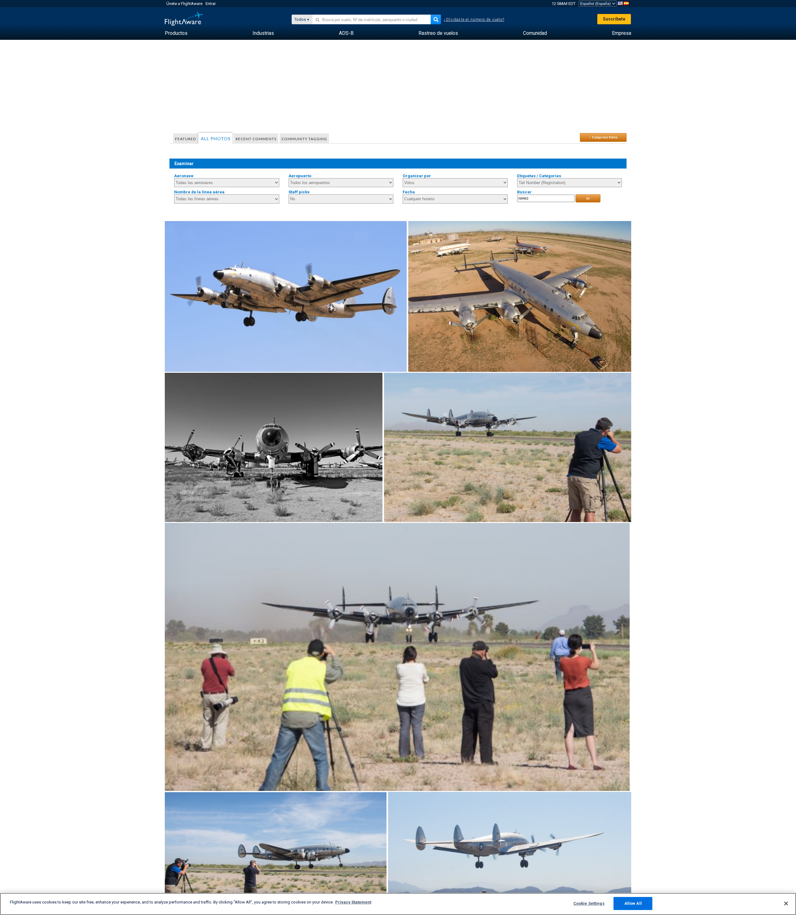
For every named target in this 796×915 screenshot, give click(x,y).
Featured (185, 138)
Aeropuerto (300, 175)
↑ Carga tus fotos (603, 137)
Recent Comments (256, 138)
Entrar (211, 3)
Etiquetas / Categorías (539, 175)
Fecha (409, 192)
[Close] (786, 903)
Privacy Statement (353, 902)
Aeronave (183, 175)
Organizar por (417, 175)
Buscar (524, 192)
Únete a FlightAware (184, 3)
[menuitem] (176, 33)
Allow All (633, 903)
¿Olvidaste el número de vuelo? (474, 19)
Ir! (588, 198)
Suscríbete (614, 18)
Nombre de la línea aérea (199, 192)
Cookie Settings (588, 903)
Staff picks (299, 192)
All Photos (216, 138)
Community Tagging (304, 138)
